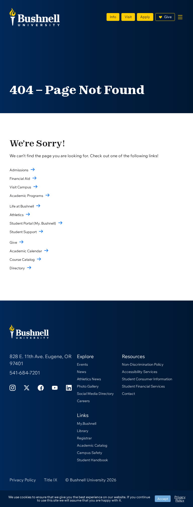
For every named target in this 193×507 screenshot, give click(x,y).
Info (113, 17)
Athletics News (89, 379)
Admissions (19, 170)
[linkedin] (69, 387)
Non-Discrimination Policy (143, 364)
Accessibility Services (139, 371)
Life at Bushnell (22, 206)
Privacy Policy (23, 479)
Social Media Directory (95, 393)
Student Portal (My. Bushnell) (33, 223)
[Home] (35, 16)
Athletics (17, 215)
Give (168, 17)
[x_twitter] (27, 387)
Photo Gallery (88, 386)
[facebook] (41, 387)
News (81, 371)
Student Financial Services (143, 386)
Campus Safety (89, 452)
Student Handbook (92, 460)
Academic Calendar (26, 251)
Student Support (23, 232)
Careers (83, 401)
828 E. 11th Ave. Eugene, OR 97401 (41, 360)
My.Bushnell (86, 423)
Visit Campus (20, 187)
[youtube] (55, 387)
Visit (128, 17)
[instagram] (13, 387)
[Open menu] (180, 17)
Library (82, 431)
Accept (162, 499)
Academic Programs (26, 195)
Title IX (50, 479)
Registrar (84, 438)
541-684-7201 (25, 373)
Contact (128, 393)
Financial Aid (20, 178)
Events (82, 364)
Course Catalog (22, 259)
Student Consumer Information (147, 379)
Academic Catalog (92, 445)
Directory (17, 268)
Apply (145, 17)
